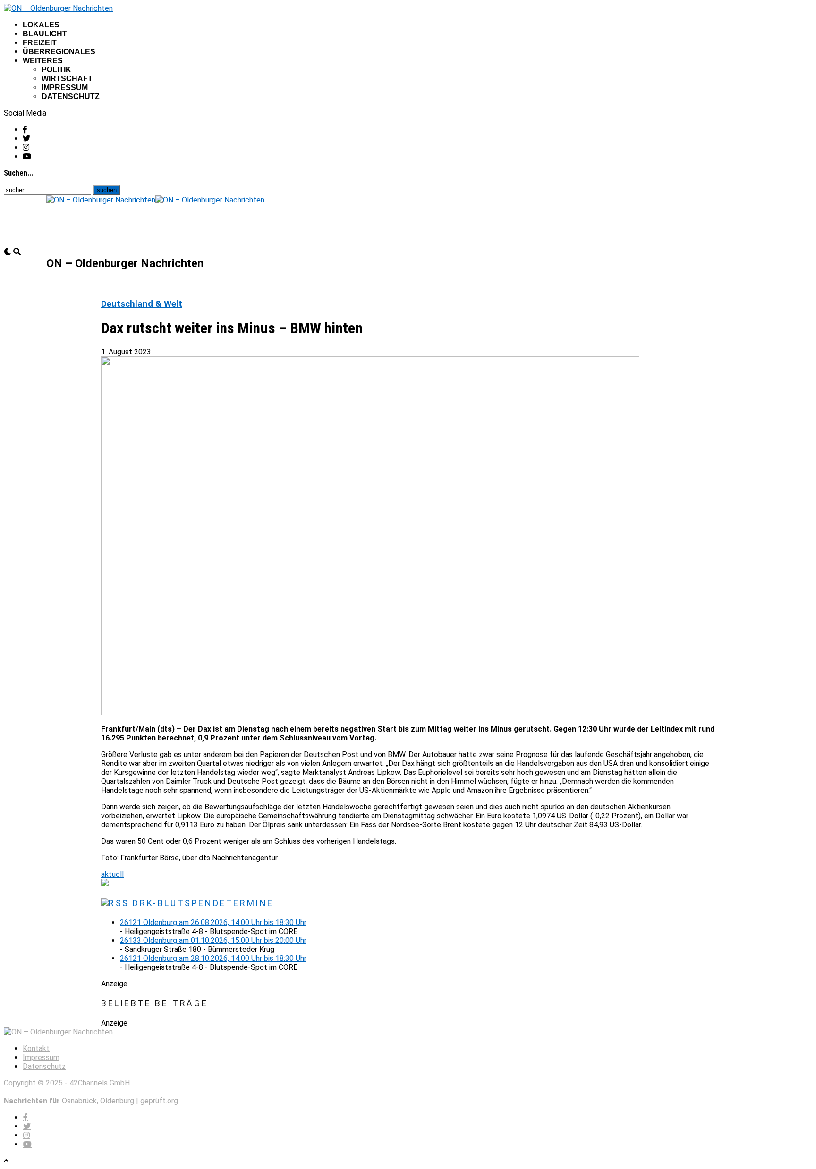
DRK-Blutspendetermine (203, 903)
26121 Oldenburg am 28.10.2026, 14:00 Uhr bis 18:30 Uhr (213, 958)
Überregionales (59, 52)
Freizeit (40, 43)
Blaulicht (45, 34)
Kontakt (36, 1048)
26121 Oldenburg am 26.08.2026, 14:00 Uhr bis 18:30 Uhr (213, 922)
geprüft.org (159, 1100)
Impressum (65, 88)
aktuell (112, 874)
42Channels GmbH (99, 1082)
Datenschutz (71, 97)
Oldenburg (117, 1100)
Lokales (41, 25)
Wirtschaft (67, 79)
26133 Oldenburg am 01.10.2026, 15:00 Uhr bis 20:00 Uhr (213, 940)
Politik (56, 70)
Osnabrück (79, 1100)
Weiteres (43, 61)
